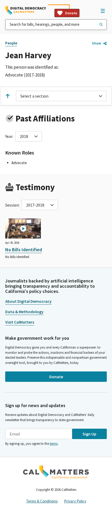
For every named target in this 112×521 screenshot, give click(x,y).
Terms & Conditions (42, 501)
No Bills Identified (23, 250)
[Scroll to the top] (7, 96)
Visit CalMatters (19, 322)
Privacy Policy (75, 501)
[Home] (25, 10)
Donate (71, 13)
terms (54, 443)
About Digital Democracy (28, 301)
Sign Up (89, 433)
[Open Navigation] (102, 11)
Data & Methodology (24, 311)
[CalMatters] (56, 472)
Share (96, 43)
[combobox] (56, 24)
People (11, 43)
